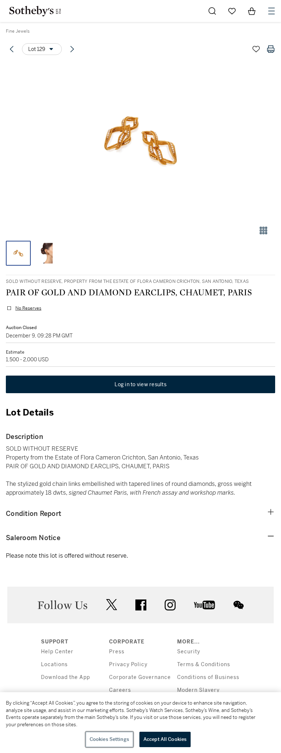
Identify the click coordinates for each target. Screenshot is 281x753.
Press (116, 652)
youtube (204, 605)
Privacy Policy (128, 664)
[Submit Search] (212, 11)
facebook (140, 604)
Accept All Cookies (165, 739)
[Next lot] (72, 49)
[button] (140, 140)
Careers (120, 690)
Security (188, 652)
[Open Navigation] (271, 10)
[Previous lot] (11, 49)
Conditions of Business (208, 677)
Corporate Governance (140, 677)
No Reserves (28, 308)
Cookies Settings (109, 739)
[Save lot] (256, 49)
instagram (170, 604)
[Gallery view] (263, 230)
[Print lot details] (271, 49)
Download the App (65, 677)
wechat (238, 605)
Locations (54, 664)
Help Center (57, 652)
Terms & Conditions (203, 664)
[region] (140, 722)
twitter (111, 604)
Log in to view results (140, 384)
